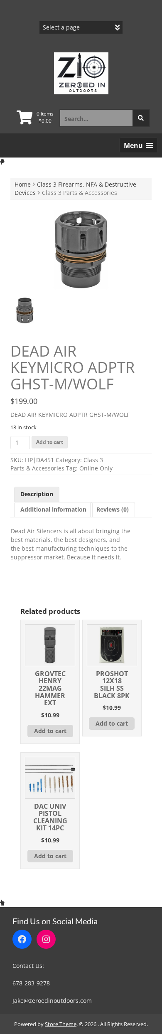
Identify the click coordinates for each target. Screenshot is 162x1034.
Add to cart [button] (50, 731)
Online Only (96, 468)
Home (23, 184)
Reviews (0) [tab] (112, 509)
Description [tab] (36, 494)
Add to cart (49, 442)
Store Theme (60, 1024)
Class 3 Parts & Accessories (56, 464)
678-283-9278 (31, 983)
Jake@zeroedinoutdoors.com (52, 1000)
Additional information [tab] (53, 509)
